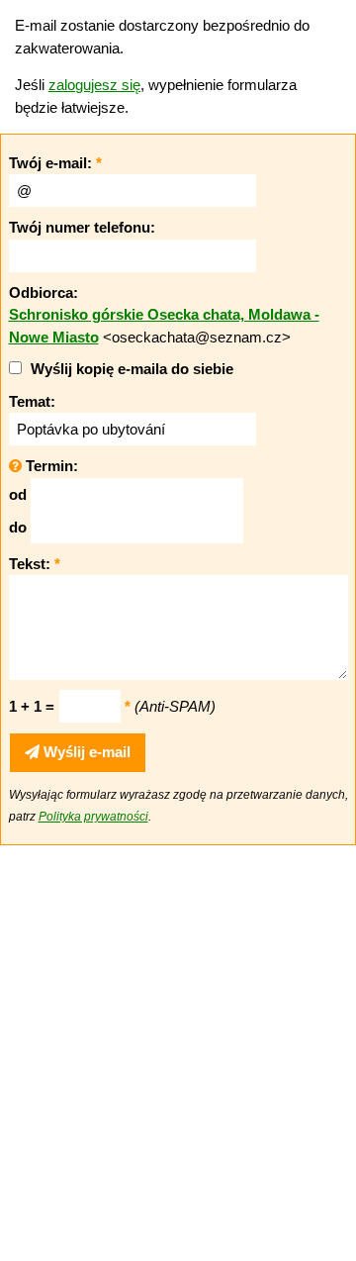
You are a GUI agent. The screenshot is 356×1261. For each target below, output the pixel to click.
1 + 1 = (31, 706)
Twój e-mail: (55, 162)
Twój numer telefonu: (82, 227)
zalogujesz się (94, 84)
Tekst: (34, 563)
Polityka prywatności (93, 817)
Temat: (32, 401)
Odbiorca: (43, 292)
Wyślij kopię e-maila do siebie (132, 368)
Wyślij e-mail (85, 751)
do (18, 527)
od (18, 494)
